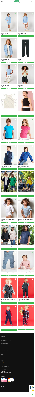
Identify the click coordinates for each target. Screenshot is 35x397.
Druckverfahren (3, 353)
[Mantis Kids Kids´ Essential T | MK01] (26, 235)
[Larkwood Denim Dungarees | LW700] (26, 288)
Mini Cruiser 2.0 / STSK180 (5, 33)
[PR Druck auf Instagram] (1, 386)
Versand (8, 366)
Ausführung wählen (8, 36)
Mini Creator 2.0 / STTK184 (5, 85)
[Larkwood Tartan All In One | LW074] (26, 315)
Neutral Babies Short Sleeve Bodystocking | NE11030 (25, 219)
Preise (2, 355)
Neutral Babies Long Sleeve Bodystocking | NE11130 (8, 219)
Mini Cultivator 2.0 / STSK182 (5, 59)
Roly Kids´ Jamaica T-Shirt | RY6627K (23, 139)
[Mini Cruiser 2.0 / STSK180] (9, 22)
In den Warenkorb (8, 115)
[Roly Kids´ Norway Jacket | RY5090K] (26, 155)
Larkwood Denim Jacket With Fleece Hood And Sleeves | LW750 (8, 300)
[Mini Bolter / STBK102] (26, 74)
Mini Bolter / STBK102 (21, 85)
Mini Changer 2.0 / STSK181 (22, 33)
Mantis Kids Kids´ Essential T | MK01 (23, 246)
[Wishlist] (15, 13)
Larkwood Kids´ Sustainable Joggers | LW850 (8, 272)
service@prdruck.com (4, 369)
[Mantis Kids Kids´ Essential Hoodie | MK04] (9, 235)
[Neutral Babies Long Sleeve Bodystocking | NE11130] (9, 208)
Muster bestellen (3, 351)
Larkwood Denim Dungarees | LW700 (23, 299)
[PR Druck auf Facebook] (3, 386)
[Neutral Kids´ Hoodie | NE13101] (26, 181)
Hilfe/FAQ (5, 366)
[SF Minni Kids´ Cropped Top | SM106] (26, 101)
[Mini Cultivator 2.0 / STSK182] (9, 48)
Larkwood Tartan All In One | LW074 (23, 326)
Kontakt (2, 360)
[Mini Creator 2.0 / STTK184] (9, 74)
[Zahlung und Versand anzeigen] (17, 380)
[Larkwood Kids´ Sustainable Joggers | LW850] (9, 261)
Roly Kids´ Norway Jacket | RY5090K (23, 166)
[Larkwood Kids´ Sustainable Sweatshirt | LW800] (26, 261)
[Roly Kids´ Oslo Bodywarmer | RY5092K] (9, 155)
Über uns (2, 361)
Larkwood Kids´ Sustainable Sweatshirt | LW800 (25, 272)
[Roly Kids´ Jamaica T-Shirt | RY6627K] (26, 128)
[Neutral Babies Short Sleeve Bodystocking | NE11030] (26, 208)
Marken (2, 354)
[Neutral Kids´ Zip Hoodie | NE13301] (9, 181)
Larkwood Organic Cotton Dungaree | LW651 (7, 326)
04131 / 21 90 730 (3, 368)
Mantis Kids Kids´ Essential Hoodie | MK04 (7, 246)
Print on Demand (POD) (4, 356)
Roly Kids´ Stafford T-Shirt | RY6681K (6, 139)
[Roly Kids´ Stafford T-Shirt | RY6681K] (9, 128)
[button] (33, 1)
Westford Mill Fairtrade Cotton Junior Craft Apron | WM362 (8, 112)
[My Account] (31, 1)
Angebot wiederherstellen (5, 350)
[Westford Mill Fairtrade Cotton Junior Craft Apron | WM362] (9, 101)
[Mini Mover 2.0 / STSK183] (26, 48)
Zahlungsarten (3, 336)
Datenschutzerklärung (4, 343)
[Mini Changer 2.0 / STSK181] (26, 22)
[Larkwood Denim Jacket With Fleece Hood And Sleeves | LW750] (9, 288)
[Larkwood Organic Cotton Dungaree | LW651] (9, 315)
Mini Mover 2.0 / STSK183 (21, 59)
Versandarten (3, 337)
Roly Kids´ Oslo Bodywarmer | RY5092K (7, 166)
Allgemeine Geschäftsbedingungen (6, 340)
